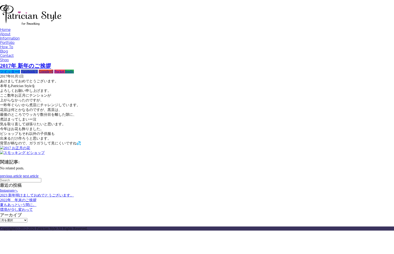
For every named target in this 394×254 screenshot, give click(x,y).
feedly (69, 71)
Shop (4, 60)
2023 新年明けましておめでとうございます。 (37, 195)
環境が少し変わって (16, 209)
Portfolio (7, 42)
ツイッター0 (10, 71)
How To (6, 47)
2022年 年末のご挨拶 (18, 200)
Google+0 (46, 71)
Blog (4, 51)
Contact (7, 55)
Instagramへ (9, 190)
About (5, 34)
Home (5, 30)
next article (31, 176)
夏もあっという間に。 (18, 205)
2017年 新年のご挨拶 (25, 66)
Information (10, 38)
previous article (11, 176)
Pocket (59, 71)
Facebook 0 (29, 71)
